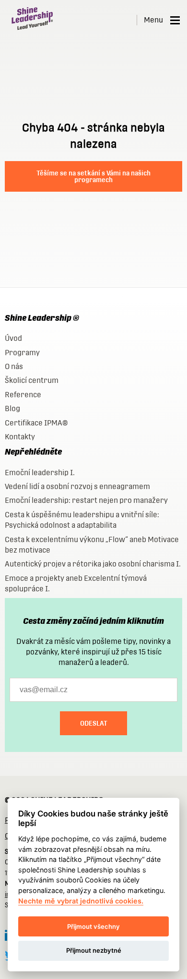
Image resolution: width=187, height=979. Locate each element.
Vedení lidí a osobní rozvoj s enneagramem (77, 486)
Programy (22, 352)
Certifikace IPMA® (36, 422)
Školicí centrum (31, 380)
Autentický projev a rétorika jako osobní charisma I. (93, 563)
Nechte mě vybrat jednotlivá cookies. (80, 901)
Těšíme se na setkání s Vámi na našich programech (93, 176)
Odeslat (93, 723)
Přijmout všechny (93, 926)
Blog (12, 408)
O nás (14, 366)
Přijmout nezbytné (93, 950)
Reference (23, 394)
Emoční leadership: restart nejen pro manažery (86, 500)
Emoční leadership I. (40, 472)
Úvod (13, 338)
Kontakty (20, 436)
